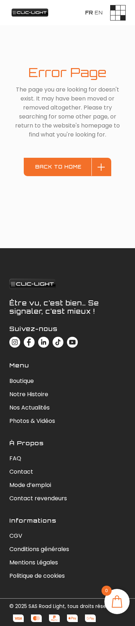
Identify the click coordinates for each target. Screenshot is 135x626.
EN (99, 12)
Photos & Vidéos (32, 421)
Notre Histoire (28, 394)
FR (89, 12)
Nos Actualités (29, 407)
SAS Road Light (46, 606)
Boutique (21, 381)
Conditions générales (39, 549)
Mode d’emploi (30, 485)
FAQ (15, 458)
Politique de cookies (37, 576)
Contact (21, 472)
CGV (15, 536)
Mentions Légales (33, 562)
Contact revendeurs (38, 498)
